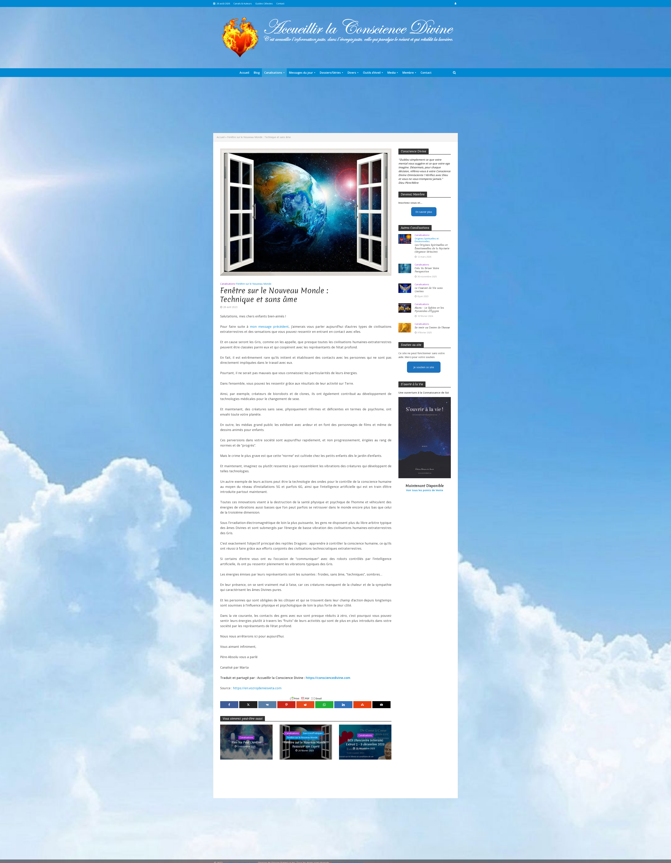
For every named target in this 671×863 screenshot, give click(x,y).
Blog (257, 73)
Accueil (244, 73)
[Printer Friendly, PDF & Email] (306, 698)
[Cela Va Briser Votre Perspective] (404, 268)
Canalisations (273, 73)
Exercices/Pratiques (312, 733)
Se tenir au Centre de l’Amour (432, 327)
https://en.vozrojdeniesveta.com (257, 688)
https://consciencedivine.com (328, 678)
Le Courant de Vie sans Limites (429, 289)
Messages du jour (301, 73)
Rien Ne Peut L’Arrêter (246, 742)
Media (391, 73)
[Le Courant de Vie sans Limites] (404, 288)
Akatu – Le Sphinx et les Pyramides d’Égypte (429, 309)
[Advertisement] (335, 104)
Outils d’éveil (372, 73)
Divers (352, 73)
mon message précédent (269, 326)
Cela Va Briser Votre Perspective (427, 270)
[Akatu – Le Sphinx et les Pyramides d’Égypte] (404, 307)
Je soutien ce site (423, 367)
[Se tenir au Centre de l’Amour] (404, 327)
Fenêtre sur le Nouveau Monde (253, 283)
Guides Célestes (264, 3)
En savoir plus (424, 211)
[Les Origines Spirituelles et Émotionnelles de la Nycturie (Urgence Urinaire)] (404, 238)
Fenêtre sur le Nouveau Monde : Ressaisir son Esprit (305, 744)
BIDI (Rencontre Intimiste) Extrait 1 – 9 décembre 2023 (365, 742)
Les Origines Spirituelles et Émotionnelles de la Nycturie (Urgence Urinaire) (432, 248)
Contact (280, 3)
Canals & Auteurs (242, 3)
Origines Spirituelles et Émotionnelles (427, 240)
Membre (408, 73)
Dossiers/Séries (330, 73)
